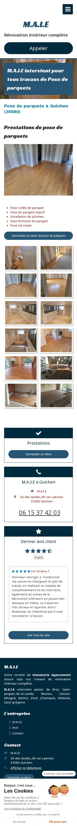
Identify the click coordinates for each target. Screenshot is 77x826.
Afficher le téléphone (25, 768)
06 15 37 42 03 (39, 512)
